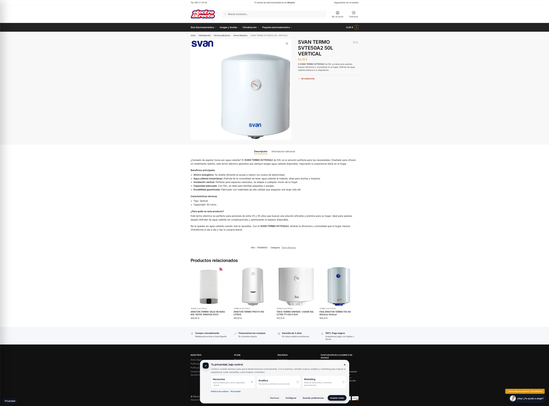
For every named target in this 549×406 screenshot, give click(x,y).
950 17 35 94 (200, 2)
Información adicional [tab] (283, 151)
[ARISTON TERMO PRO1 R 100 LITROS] (253, 286)
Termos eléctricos (222, 35)
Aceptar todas (337, 398)
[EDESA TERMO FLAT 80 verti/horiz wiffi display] (354, 42)
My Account (337, 16)
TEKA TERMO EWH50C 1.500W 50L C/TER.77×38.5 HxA (295, 313)
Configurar (291, 398)
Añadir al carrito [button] (210, 324)
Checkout (353, 16)
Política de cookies (219, 391)
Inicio (193, 35)
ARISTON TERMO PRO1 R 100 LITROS (249, 313)
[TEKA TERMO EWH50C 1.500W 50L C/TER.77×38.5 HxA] (296, 286)
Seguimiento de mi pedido (346, 2)
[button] (352, 27)
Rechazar (274, 398)
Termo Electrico (240, 35)
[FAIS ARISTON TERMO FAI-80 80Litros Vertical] (357, 42)
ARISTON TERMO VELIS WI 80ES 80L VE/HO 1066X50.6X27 (208, 313)
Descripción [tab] (260, 151)
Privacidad (235, 391)
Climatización (205, 35)
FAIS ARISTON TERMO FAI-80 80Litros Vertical (335, 313)
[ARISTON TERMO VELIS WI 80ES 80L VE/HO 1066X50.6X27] (210, 286)
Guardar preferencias (313, 398)
